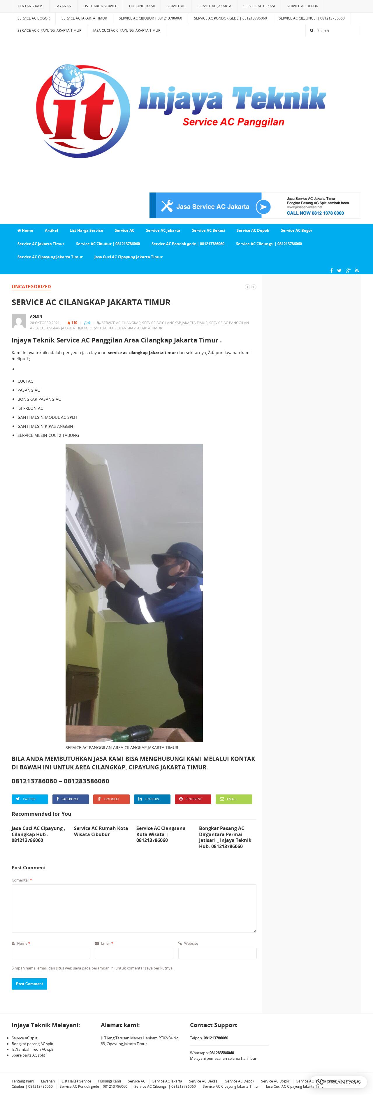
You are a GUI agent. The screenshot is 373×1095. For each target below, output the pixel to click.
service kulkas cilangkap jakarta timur (125, 328)
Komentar (22, 880)
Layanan (63, 5)
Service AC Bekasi (259, 5)
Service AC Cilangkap (121, 322)
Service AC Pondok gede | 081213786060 (230, 18)
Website (190, 943)
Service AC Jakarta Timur (84, 18)
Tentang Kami (30, 5)
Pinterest (194, 799)
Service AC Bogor (33, 18)
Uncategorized (31, 286)
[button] (338, 1082)
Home (27, 230)
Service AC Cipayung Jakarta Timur (49, 30)
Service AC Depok (302, 5)
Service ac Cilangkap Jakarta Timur (174, 322)
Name (23, 943)
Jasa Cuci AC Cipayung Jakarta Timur (126, 30)
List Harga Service (100, 5)
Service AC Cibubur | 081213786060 (150, 18)
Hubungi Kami (142, 5)
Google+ (111, 799)
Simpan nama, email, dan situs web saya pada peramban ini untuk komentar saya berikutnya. (92, 968)
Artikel (51, 230)
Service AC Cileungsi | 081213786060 (312, 18)
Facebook (69, 799)
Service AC (176, 5)
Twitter (29, 799)
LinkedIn (152, 799)
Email (231, 799)
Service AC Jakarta (214, 5)
